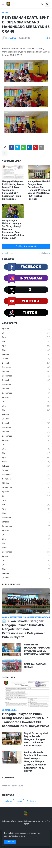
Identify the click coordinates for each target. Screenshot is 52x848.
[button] (3, 4)
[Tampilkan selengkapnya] (4, 153)
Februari (26, 354)
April (26, 346)
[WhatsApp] (23, 147)
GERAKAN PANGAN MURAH (35, 666)
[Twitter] (17, 147)
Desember (26, 363)
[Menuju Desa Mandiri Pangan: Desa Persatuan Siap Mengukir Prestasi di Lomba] (39, 172)
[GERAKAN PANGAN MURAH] (11, 665)
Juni (26, 337)
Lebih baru (8, 253)
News (19, 801)
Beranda (6, 13)
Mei (26, 341)
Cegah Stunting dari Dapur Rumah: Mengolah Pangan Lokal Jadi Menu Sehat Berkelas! (36, 739)
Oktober (26, 371)
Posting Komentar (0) (26, 246)
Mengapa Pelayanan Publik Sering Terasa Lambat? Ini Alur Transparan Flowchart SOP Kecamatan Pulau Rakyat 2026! (13, 190)
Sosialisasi (31, 801)
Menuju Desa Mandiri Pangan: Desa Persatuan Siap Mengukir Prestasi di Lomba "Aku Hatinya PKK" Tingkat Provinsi (39, 190)
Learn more (20, 836)
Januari (26, 358)
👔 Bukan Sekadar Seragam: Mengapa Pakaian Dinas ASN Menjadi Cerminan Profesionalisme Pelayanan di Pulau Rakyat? (24, 629)
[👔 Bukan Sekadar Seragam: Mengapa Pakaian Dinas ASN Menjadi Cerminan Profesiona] (26, 601)
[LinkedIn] (29, 147)
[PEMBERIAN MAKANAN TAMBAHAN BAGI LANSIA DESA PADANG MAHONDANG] (11, 649)
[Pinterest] (35, 147)
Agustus (26, 328)
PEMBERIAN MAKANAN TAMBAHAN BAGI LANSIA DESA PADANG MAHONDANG (37, 649)
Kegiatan (8, 801)
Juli (26, 333)
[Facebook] (11, 147)
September (26, 376)
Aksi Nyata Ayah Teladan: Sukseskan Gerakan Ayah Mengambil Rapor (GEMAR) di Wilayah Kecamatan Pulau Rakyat (35, 761)
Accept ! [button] (10, 841)
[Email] (41, 147)
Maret (26, 350)
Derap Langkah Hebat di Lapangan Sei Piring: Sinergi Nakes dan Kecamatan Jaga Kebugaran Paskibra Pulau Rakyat (13, 229)
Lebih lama (44, 253)
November (26, 367)
